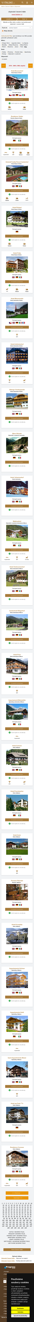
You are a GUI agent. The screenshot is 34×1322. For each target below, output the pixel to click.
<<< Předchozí (16, 1193)
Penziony (10, 52)
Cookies (6, 1296)
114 (14, 1222)
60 (6, 1212)
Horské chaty (19, 52)
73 (11, 1214)
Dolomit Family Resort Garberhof (17, 162)
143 (26, 1227)
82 (6, 1216)
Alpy (5, 1311)
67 (25, 1212)
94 (9, 1218)
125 (20, 1224)
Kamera (9, 109)
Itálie (5, 1313)
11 (23, 1203)
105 (14, 1220)
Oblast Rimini (24, 45)
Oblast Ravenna (13, 45)
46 (28, 1209)
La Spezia (25, 43)
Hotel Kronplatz (17, 924)
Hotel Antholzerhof (17, 344)
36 (30, 1207)
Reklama (6, 1274)
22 (22, 1205)
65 (19, 1212)
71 (6, 1214)
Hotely (4, 52)
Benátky (4, 45)
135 (24, 1226)
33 (22, 1207)
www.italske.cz (17, 15)
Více (25, 46)
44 (22, 1209)
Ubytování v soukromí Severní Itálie (17, 1241)
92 (4, 1218)
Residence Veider (17, 116)
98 (20, 1218)
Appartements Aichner (17, 968)
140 (15, 1227)
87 (19, 1216)
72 (9, 1214)
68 (28, 1212)
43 (19, 1209)
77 (22, 1214)
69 (30, 1212)
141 (19, 1227)
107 (20, 1220)
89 (25, 1216)
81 (3, 1216)
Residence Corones (17, 1147)
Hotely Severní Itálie (16, 1232)
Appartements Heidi (17, 1012)
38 (6, 1209)
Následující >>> (18, 1198)
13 (28, 1203)
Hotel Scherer (17, 746)
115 (17, 1222)
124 (17, 1224)
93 (7, 1218)
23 (25, 1205)
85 (14, 1216)
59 (3, 1212)
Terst (21, 46)
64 (17, 1212)
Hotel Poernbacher (17, 791)
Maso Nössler (17, 433)
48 (3, 1211)
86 (17, 1216)
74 (14, 1214)
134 (20, 1226)
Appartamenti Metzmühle (17, 700)
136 (27, 1226)
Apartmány (28, 52)
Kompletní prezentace (17, 99)
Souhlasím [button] (20, 1308)
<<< (3, 66)
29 (11, 1207)
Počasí (24, 109)
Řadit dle (4, 27)
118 (27, 1222)
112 (7, 1222)
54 (19, 1211)
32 (19, 1207)
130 (7, 1226)
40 (11, 1209)
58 (30, 1211)
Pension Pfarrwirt (17, 880)
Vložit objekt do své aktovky (18, 103)
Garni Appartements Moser (17, 1058)
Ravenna (10, 46)
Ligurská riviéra (16, 43)
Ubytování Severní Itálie (16, 1243)
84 (11, 1216)
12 (26, 1203)
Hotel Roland (17, 207)
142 (22, 1227)
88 (22, 1216)
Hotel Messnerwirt (17, 298)
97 (17, 1218)
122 (10, 1224)
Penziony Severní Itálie (16, 1234)
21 (19, 1205)
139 (12, 1227)
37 (3, 1209)
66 (22, 1212)
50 (9, 1211)
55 (22, 1211)
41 (14, 1209)
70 (3, 1214)
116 (20, 1222)
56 (25, 1211)
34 (25, 1207)
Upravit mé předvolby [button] (20, 1315)
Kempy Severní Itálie (16, 1239)
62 (11, 1212)
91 (30, 1216)
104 (10, 1220)
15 (3, 1205)
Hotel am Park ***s (17, 1103)
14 (31, 1203)
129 (3, 1226)
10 (20, 1203)
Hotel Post (17, 654)
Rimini (4, 46)
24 (28, 1205)
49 (6, 1211)
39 (9, 1209)
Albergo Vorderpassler (17, 389)
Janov (16, 46)
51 (11, 1211)
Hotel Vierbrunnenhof (17, 567)
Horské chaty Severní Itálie (17, 1235)
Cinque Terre (6, 43)
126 (24, 1224)
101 (30, 1218)
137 (31, 1226)
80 (30, 1214)
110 (31, 1220)
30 (14, 1207)
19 (14, 1205)
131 (10, 1226)
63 (14, 1212)
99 (23, 1218)
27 (6, 1207)
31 (17, 1207)
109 (27, 1220)
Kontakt (6, 1271)
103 (7, 1220)
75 (17, 1214)
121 (7, 1224)
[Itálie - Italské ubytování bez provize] (8, 2)
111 (4, 1222)
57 (28, 1211)
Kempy (4, 54)
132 (14, 1226)
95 (12, 1218)
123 (14, 1224)
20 (17, 1205)
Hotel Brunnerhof (17, 71)
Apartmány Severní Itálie (17, 1237)
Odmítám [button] (20, 1312)
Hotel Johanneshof (17, 477)
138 (8, 1227)
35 (28, 1207)
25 (30, 1205)
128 (31, 1224)
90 (28, 1216)
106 (17, 1220)
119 (30, 1222)
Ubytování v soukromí (14, 54)
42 (17, 1209)
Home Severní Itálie (17, 1249)
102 (3, 1220)
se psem (4, 59)
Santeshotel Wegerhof (17, 611)
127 (27, 1224)
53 (17, 1211)
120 (3, 1224)
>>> (30, 66)
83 (9, 1216)
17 (9, 1205)
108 (24, 1220)
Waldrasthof (17, 521)
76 (19, 1214)
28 (9, 1207)
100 (26, 1218)
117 (24, 1222)
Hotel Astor (17, 835)
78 (25, 1214)
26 (3, 1207)
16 (6, 1205)
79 (28, 1214)
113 (10, 1222)
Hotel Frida (17, 253)
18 (11, 1205)
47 (30, 1209)
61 (9, 1212)
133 (17, 1226)
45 (25, 1209)
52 (14, 1211)
